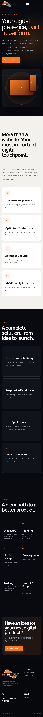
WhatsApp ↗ (27, 697)
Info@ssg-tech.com (29, 672)
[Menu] (28, 4)
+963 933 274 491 (28, 675)
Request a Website (11, 60)
